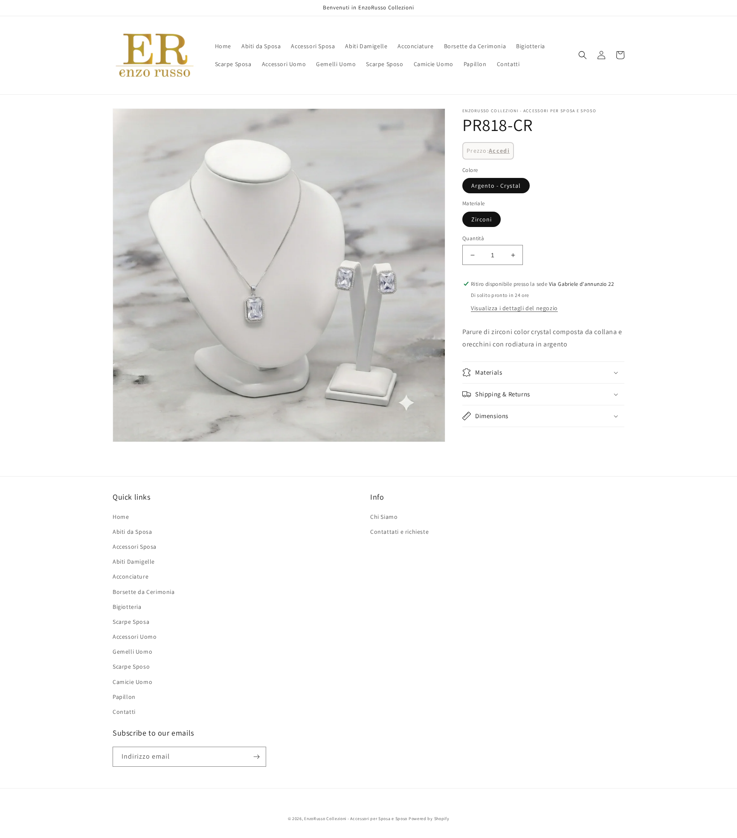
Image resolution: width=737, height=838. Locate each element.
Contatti (124, 712)
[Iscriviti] (256, 757)
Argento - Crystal (496, 185)
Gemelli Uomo (132, 651)
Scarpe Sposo (131, 666)
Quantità (473, 238)
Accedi (499, 150)
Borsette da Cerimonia (144, 592)
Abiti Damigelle (134, 561)
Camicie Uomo (132, 682)
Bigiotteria (127, 607)
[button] (582, 55)
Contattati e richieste (399, 531)
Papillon (124, 697)
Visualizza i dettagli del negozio (514, 308)
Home (121, 517)
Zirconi (481, 219)
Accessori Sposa (135, 546)
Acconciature (130, 576)
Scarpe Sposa (131, 622)
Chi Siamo (384, 517)
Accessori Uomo (135, 636)
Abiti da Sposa (132, 531)
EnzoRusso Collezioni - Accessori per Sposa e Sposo (355, 818)
